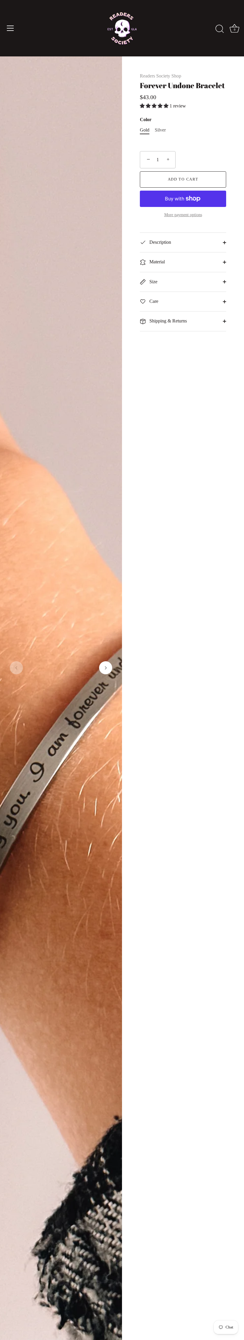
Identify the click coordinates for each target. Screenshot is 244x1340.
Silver (160, 129)
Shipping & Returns (167, 320)
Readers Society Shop (160, 75)
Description (159, 242)
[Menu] (10, 28)
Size (152, 281)
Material (156, 261)
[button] (16, 667)
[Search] (219, 29)
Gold (144, 129)
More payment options (183, 214)
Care (153, 301)
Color (145, 119)
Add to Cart (183, 179)
